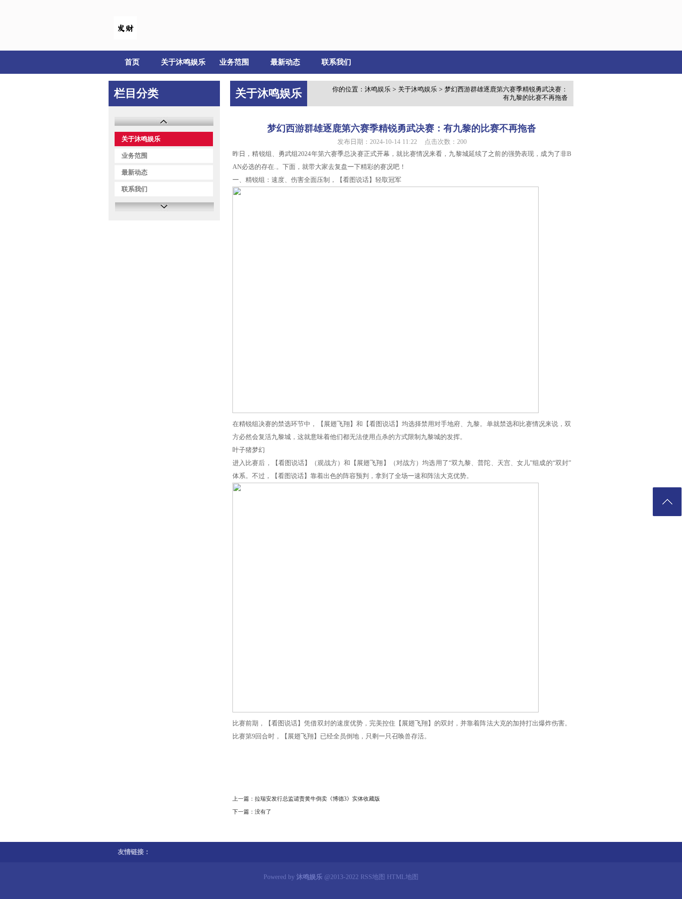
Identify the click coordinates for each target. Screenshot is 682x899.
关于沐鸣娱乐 (183, 62)
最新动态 (285, 62)
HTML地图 (402, 876)
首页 (132, 62)
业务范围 (234, 62)
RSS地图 (372, 876)
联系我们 (336, 62)
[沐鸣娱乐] (125, 37)
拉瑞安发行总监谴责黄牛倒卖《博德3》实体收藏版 (317, 799)
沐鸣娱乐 (378, 89)
